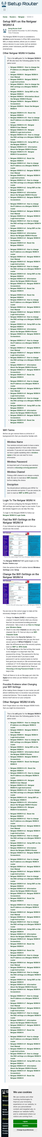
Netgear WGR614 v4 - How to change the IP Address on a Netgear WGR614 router (24, 206)
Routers (13, 17)
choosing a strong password (26, 468)
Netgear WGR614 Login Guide (14, 515)
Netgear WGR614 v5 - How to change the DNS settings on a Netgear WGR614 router (25, 269)
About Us (6, 1128)
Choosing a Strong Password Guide (20, 669)
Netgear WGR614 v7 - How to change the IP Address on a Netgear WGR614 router (24, 343)
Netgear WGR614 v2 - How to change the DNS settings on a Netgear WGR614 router (25, 182)
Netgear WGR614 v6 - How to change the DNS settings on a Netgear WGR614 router (25, 319)
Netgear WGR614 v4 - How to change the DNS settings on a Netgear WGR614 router (25, 223)
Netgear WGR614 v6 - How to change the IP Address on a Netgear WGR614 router (24, 302)
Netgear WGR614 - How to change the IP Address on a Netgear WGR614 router (24, 69)
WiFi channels (32, 478)
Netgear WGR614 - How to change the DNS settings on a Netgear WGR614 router (24, 86)
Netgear (21, 17)
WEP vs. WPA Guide (19, 647)
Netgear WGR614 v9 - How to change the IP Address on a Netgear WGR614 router (24, 383)
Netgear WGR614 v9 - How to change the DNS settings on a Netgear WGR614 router (25, 400)
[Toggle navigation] (4, 10)
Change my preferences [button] (25, 1130)
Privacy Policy (7, 1131)
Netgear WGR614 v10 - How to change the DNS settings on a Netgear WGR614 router (25, 137)
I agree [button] (25, 1121)
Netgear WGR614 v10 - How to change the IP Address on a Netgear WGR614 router (24, 120)
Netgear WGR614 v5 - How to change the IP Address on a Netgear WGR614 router (24, 251)
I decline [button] (25, 1126)
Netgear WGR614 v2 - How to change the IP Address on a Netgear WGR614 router (24, 165)
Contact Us (6, 1123)
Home (5, 17)
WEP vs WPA (23, 493)
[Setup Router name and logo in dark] (20, 4)
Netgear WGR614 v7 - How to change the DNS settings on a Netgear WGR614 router (25, 360)
